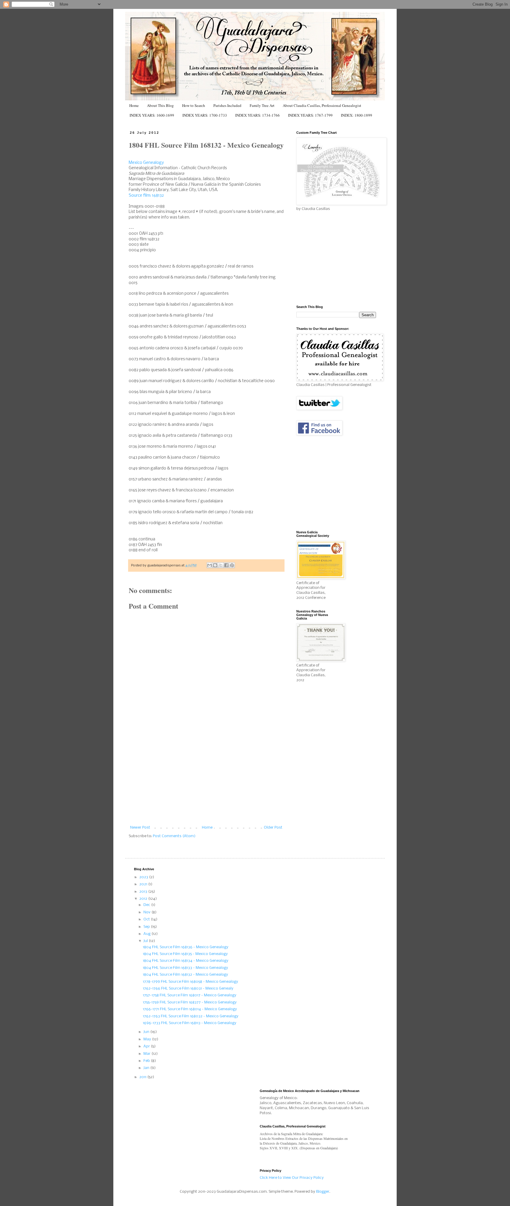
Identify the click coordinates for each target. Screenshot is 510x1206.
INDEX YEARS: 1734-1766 (257, 115)
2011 (143, 1077)
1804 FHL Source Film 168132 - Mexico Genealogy (185, 975)
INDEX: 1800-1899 (356, 115)
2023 (144, 877)
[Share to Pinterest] (232, 565)
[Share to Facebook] (226, 565)
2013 (143, 892)
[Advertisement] (206, 781)
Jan (146, 1068)
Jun (146, 1032)
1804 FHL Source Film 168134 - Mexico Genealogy (185, 961)
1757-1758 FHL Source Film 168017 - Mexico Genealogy (189, 995)
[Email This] (209, 565)
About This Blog (160, 105)
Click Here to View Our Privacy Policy (292, 1178)
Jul (146, 941)
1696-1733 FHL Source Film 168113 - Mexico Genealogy (189, 1023)
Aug (147, 934)
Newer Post (140, 827)
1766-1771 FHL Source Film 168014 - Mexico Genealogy (190, 1009)
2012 (143, 899)
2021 (143, 884)
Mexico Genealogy (146, 163)
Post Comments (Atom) (174, 836)
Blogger (322, 1192)
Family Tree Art (262, 105)
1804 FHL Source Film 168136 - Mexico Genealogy (185, 947)
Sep (147, 927)
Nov (147, 912)
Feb (147, 1061)
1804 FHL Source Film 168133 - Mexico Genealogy (185, 968)
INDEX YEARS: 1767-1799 (310, 115)
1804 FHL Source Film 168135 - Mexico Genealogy (185, 954)
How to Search (193, 105)
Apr (147, 1046)
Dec (147, 905)
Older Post (273, 827)
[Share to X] (221, 565)
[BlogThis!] (215, 565)
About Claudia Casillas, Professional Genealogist (322, 105)
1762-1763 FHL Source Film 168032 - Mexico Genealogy (190, 1016)
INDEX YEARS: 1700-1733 (204, 115)
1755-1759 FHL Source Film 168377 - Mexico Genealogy (190, 1002)
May (147, 1039)
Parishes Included (227, 105)
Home (134, 105)
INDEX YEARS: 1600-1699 (152, 115)
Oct (147, 919)
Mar (147, 1054)
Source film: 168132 (146, 195)
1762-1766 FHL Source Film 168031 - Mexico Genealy (188, 988)
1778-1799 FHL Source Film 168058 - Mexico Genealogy (190, 982)
